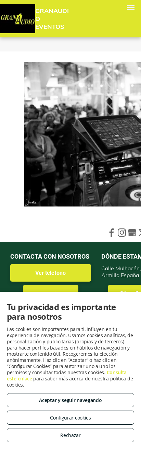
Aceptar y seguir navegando (70, 400)
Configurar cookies (70, 417)
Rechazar (70, 435)
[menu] (131, 7)
